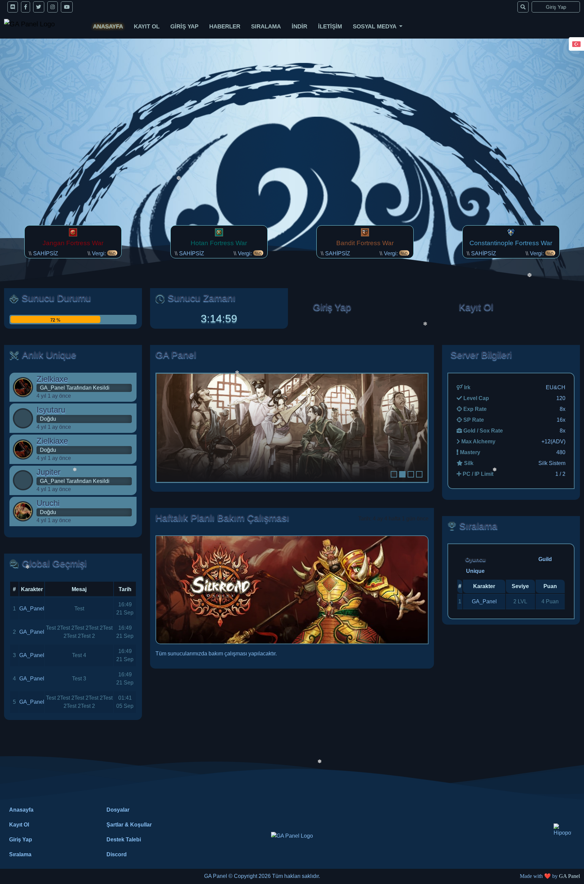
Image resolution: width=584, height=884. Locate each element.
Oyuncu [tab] (475, 559)
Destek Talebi (123, 839)
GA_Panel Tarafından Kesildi (75, 388)
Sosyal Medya (375, 26)
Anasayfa (108, 26)
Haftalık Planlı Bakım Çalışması (222, 517)
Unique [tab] (475, 571)
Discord (116, 854)
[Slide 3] (411, 474)
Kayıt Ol (147, 26)
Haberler (224, 26)
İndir (299, 26)
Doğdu (48, 419)
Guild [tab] (545, 559)
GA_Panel (31, 608)
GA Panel (569, 876)
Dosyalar (117, 810)
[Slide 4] (419, 474)
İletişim (330, 26)
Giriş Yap (556, 7)
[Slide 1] (394, 474)
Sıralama (266, 26)
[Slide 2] (402, 474)
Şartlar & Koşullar (129, 825)
